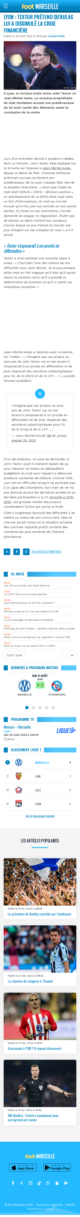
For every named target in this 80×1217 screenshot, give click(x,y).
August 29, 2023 (23, 440)
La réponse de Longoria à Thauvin (30, 981)
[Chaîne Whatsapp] (48, 1183)
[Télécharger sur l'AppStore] (23, 1171)
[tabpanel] (40, 687)
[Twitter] (7, 552)
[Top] (69, 1208)
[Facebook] (16, 552)
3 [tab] (40, 707)
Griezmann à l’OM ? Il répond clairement (35, 1048)
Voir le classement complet (40, 816)
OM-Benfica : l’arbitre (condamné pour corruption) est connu (33, 1118)
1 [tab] (27, 707)
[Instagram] (30, 1183)
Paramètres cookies (40, 1208)
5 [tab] (53, 707)
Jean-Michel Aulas (56, 168)
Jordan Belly (56, 36)
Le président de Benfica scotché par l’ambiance (39, 913)
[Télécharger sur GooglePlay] (57, 1171)
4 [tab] (46, 707)
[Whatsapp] (26, 552)
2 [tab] (33, 707)
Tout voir (14, 655)
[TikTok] (39, 1183)
